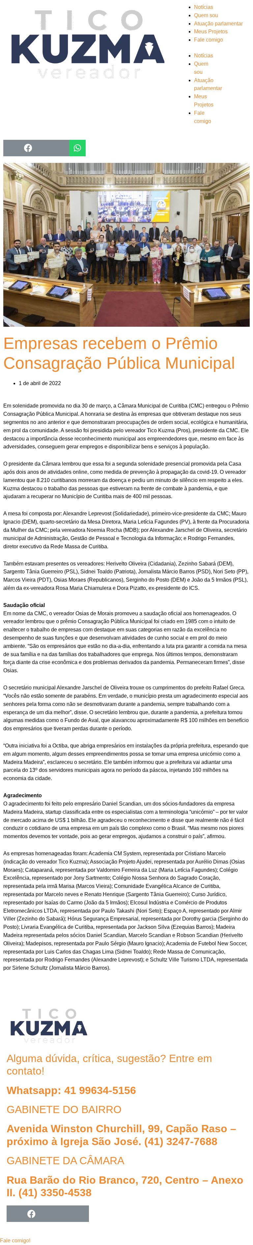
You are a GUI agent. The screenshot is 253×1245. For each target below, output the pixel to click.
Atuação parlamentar (218, 23)
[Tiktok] (61, 148)
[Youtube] (44, 148)
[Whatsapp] (77, 148)
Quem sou (206, 15)
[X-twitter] (48, 1213)
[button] (15, 1240)
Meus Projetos (211, 31)
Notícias (203, 7)
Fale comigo (208, 40)
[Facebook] (28, 148)
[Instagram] (11, 148)
